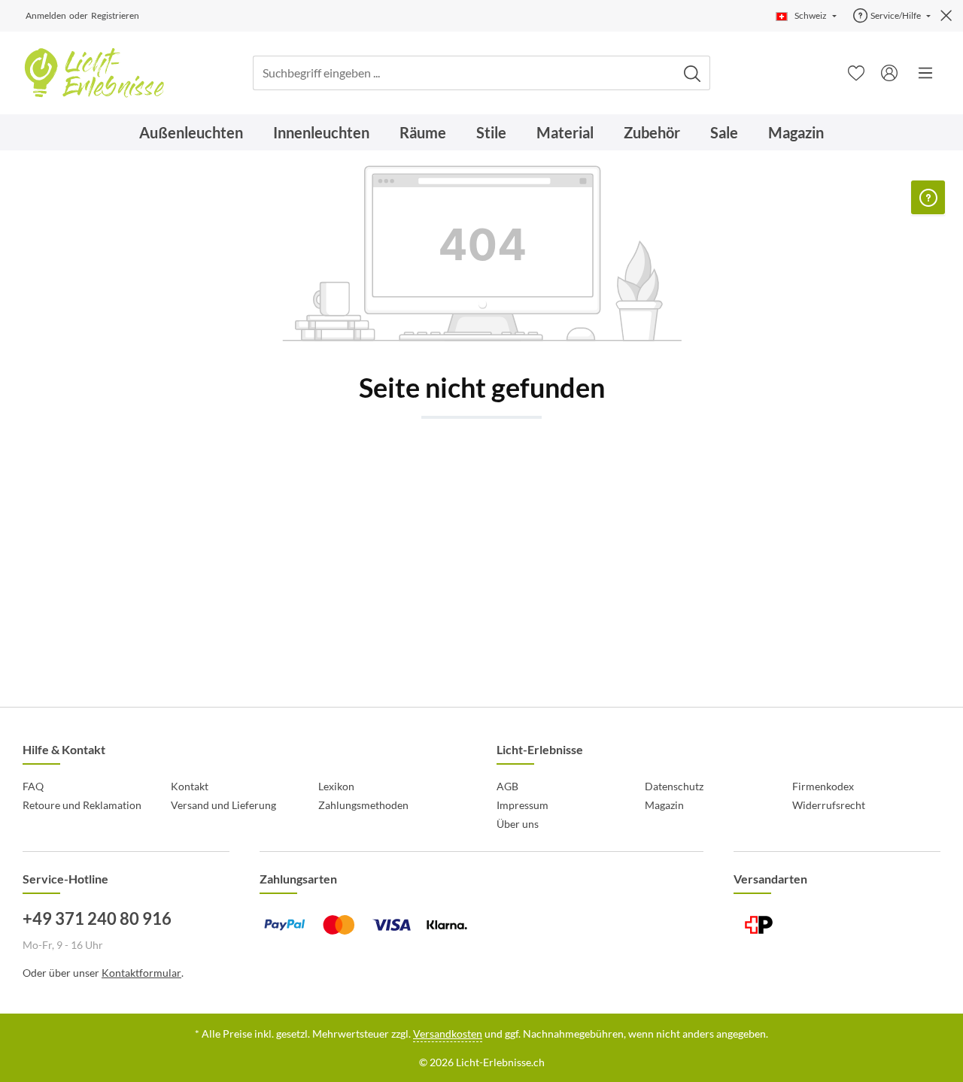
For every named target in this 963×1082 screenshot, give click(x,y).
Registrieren (115, 15)
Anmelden (46, 15)
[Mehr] (925, 73)
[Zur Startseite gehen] (94, 73)
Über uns (518, 823)
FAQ (33, 786)
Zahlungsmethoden (363, 805)
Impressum (522, 805)
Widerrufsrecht (828, 805)
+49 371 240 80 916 (97, 918)
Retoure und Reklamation (82, 805)
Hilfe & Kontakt (64, 749)
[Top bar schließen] (946, 15)
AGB (507, 786)
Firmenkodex (823, 786)
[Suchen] (692, 73)
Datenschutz (674, 786)
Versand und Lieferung (223, 805)
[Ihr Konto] (889, 73)
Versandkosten (447, 1033)
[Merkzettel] (856, 73)
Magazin (664, 805)
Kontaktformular (141, 972)
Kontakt (189, 786)
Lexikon (336, 786)
